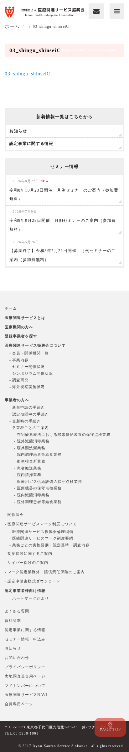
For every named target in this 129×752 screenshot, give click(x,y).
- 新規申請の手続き (27, 407)
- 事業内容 (18, 360)
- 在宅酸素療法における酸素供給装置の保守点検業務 (62, 434)
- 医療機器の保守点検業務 (38, 488)
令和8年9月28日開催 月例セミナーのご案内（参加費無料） (62, 221)
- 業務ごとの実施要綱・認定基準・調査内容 (49, 545)
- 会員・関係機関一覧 (29, 353)
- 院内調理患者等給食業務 (38, 454)
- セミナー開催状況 (27, 366)
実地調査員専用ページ (25, 676)
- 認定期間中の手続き (29, 414)
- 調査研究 (18, 380)
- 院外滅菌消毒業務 (31, 441)
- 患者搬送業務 (27, 468)
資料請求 (13, 620)
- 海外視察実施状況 (27, 387)
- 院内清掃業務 (27, 475)
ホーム (11, 308)
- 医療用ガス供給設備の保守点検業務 (48, 481)
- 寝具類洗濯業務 (29, 448)
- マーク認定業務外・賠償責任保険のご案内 (45, 572)
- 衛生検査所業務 (29, 461)
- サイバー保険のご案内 (26, 562)
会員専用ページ (19, 704)
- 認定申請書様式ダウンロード (32, 581)
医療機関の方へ (19, 327)
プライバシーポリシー (25, 667)
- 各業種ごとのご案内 (29, 428)
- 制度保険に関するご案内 (28, 553)
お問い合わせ (17, 657)
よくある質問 (17, 611)
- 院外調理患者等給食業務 (38, 502)
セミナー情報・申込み (25, 639)
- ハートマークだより (29, 598)
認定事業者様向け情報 (25, 590)
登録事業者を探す (21, 336)
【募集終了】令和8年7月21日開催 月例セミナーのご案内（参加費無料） (62, 251)
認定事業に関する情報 (25, 630)
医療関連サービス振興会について (35, 345)
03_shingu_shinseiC (27, 73)
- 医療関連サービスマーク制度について (41, 524)
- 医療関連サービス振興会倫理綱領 (41, 532)
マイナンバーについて (25, 685)
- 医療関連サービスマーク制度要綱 (41, 538)
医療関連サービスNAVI (26, 695)
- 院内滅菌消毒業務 (31, 495)
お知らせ (13, 648)
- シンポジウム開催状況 (31, 373)
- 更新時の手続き (25, 421)
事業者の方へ (17, 400)
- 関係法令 (14, 514)
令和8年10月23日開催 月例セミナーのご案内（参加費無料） (63, 190)
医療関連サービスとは (25, 318)
